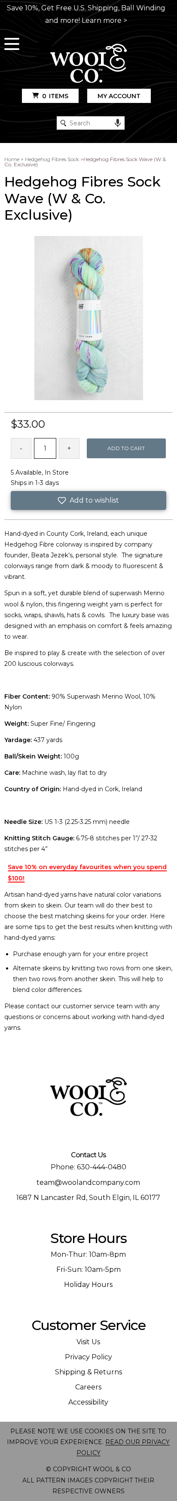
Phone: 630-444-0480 (88, 1167)
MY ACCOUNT (119, 96)
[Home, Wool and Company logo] (88, 64)
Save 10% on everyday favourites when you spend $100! (87, 872)
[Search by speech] (117, 123)
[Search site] (63, 123)
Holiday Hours (88, 1284)
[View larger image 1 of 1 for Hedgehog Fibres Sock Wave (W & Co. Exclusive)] (88, 318)
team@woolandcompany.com (88, 1182)
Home (11, 159)
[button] (88, 500)
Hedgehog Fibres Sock (52, 159)
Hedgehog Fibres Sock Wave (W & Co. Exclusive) (85, 162)
